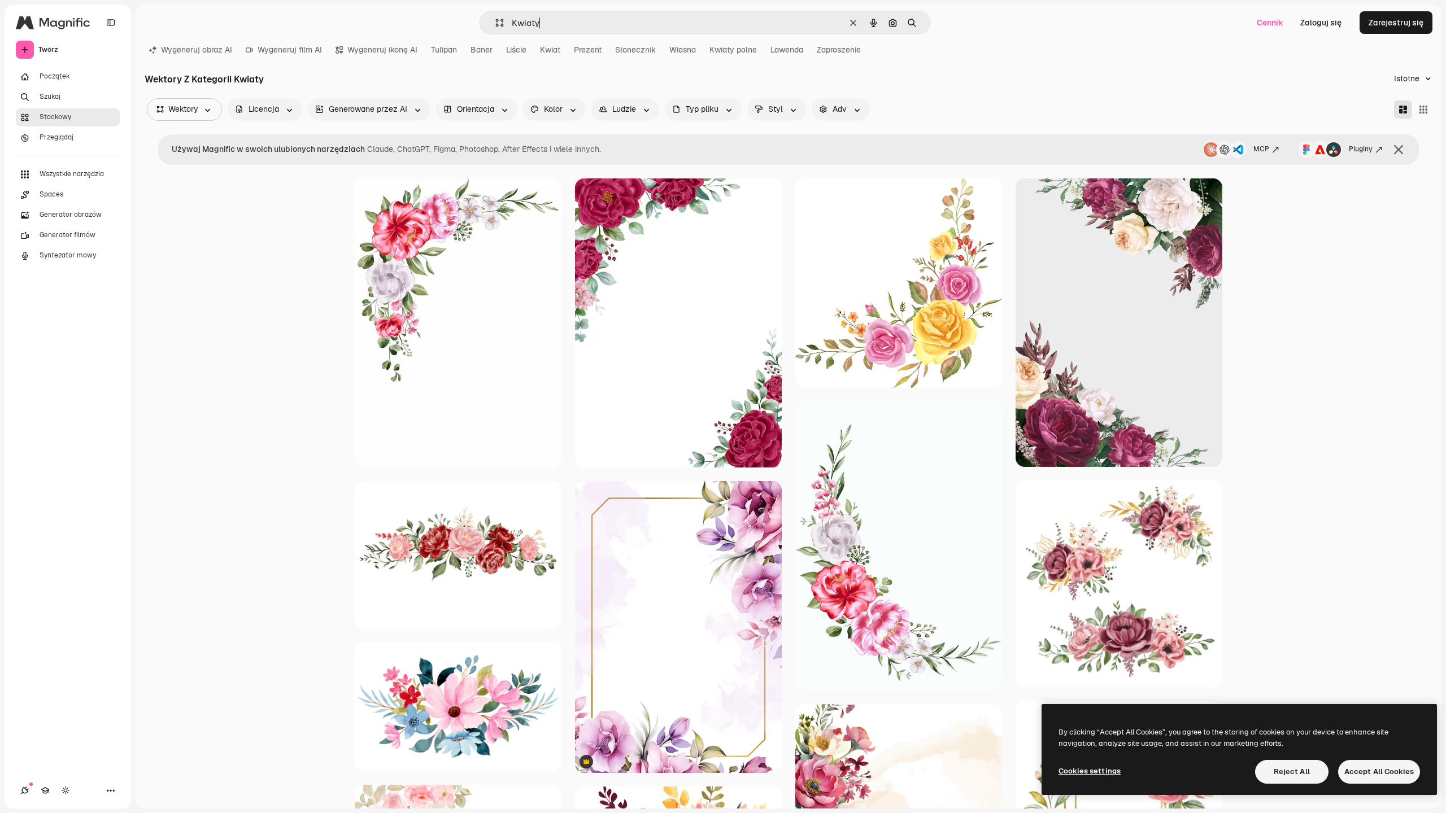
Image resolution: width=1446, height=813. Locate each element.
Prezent (588, 50)
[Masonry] (1403, 109)
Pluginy (1361, 149)
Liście (516, 50)
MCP (1261, 149)
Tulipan (444, 50)
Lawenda (786, 50)
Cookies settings (1090, 771)
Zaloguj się (1321, 23)
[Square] (1423, 109)
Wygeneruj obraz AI (196, 50)
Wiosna (682, 50)
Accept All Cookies (1379, 771)
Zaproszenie (839, 50)
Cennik (1270, 23)
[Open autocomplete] (495, 23)
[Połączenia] (25, 790)
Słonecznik (635, 50)
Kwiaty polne (733, 50)
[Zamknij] (1398, 149)
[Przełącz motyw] (65, 790)
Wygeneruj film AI (290, 50)
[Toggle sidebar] (111, 23)
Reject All (1292, 771)
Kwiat (550, 50)
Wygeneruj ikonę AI (382, 50)
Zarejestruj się (1396, 23)
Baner (482, 50)
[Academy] (45, 790)
